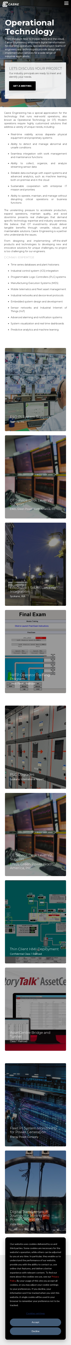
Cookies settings (35, 1313)
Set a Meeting (22, 85)
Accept (35, 1322)
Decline (35, 1331)
